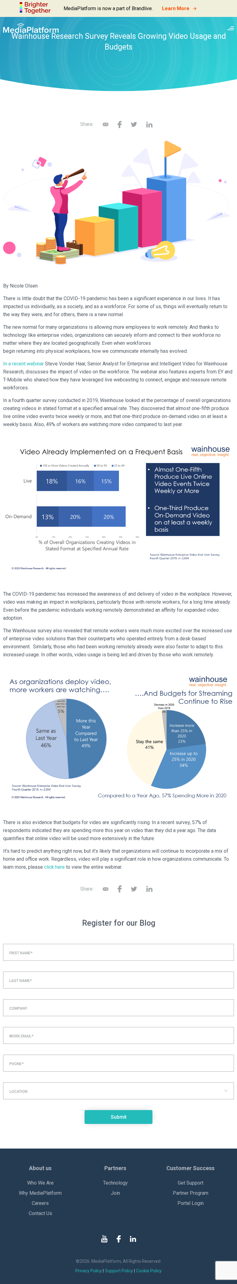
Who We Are (40, 1183)
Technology (115, 1183)
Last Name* (20, 981)
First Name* (20, 953)
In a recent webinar (23, 364)
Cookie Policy (149, 1270)
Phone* (16, 1064)
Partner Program (190, 1193)
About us (40, 1168)
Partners (115, 1168)
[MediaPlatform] (31, 28)
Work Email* (21, 1036)
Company (18, 1008)
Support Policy (119, 1270)
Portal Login (190, 1203)
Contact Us (40, 1213)
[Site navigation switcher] (230, 28)
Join (115, 1193)
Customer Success (190, 1168)
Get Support (190, 1183)
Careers (40, 1203)
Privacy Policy (88, 1270)
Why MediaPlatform (40, 1193)
